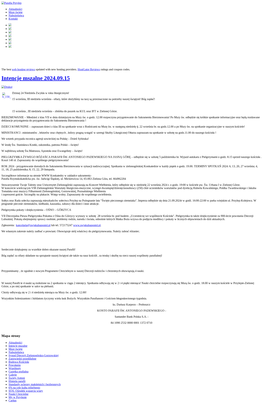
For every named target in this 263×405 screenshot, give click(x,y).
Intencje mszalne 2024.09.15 (35, 78)
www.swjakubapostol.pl (87, 225)
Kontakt (13, 18)
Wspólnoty (15, 368)
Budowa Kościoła (19, 361)
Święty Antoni (17, 377)
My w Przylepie (18, 397)
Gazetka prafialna (18, 371)
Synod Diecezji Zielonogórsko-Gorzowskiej (34, 355)
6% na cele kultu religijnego (24, 387)
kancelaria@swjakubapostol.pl (33, 225)
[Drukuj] (6, 86)
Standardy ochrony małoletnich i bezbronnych (35, 384)
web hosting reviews (23, 69)
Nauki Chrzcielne (18, 394)
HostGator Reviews (89, 69)
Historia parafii (17, 381)
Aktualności (15, 9)
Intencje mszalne (18, 345)
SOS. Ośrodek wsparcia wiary (26, 390)
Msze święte (16, 12)
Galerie (13, 374)
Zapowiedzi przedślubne (22, 358)
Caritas (12, 400)
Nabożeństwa (16, 15)
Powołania (15, 365)
